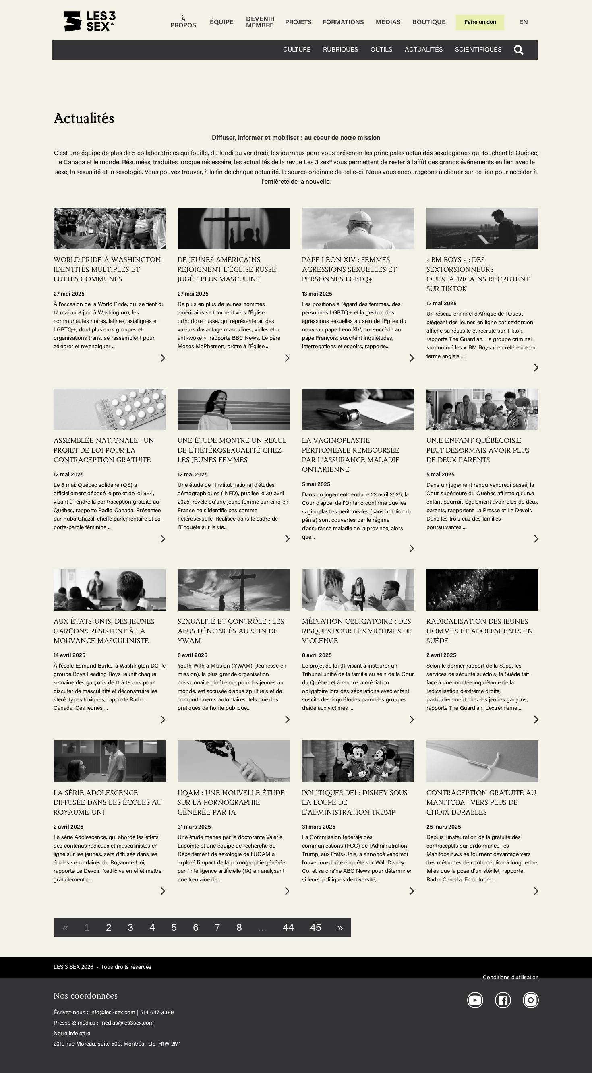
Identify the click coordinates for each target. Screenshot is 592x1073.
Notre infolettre (72, 1034)
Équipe (222, 22)
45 (315, 927)
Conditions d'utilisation (511, 978)
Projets (298, 22)
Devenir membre (260, 22)
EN (523, 22)
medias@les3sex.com (127, 1023)
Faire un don (480, 22)
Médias (388, 22)
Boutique (429, 22)
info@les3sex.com (112, 1013)
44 (288, 927)
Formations (343, 22)
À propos (183, 22)
